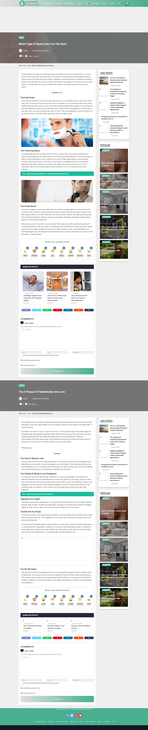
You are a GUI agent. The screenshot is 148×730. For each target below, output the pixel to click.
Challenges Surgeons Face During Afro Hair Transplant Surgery (33, 298)
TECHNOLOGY (48, 3)
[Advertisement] (74, 20)
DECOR (59, 3)
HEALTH (79, 3)
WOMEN (112, 3)
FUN (86, 3)
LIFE (119, 3)
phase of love (47, 572)
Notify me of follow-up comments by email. (30, 360)
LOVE (21, 385)
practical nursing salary (58, 728)
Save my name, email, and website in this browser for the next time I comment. (41, 355)
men (45, 77)
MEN (104, 3)
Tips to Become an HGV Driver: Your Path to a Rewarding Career (79, 298)
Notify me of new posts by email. (27, 365)
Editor (27, 631)
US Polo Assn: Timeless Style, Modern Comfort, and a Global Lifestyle (57, 298)
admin (27, 303)
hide (60, 92)
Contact (70, 727)
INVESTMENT (95, 3)
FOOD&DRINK (69, 3)
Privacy (78, 727)
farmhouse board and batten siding (84, 728)
